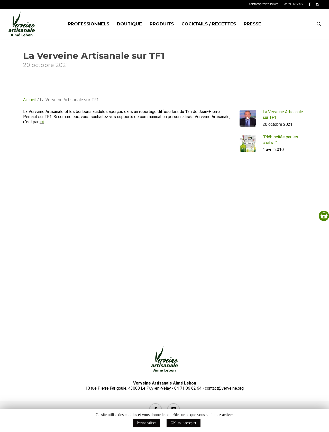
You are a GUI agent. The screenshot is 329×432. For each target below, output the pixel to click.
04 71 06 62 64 (188, 388)
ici (42, 121)
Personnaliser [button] (146, 423)
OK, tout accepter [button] (183, 423)
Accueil (29, 99)
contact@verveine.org (224, 388)
